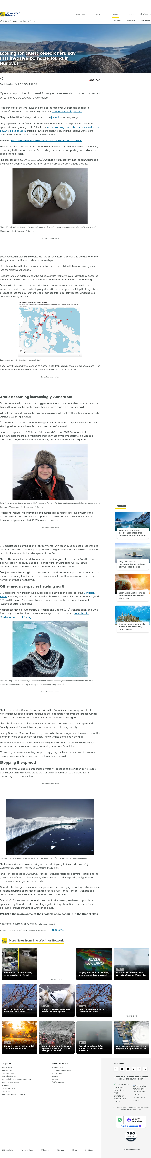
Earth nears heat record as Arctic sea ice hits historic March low (46, 140)
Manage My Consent (10, 1082)
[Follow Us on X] (145, 1069)
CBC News (58, 930)
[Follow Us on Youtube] (128, 1069)
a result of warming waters (67, 111)
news (7, 21)
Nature (14, 21)
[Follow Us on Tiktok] (133, 1069)
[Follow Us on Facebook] (116, 1069)
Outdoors (23, 21)
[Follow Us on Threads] (139, 1069)
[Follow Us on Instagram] (122, 1069)
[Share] (1, 78)
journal (55, 117)
